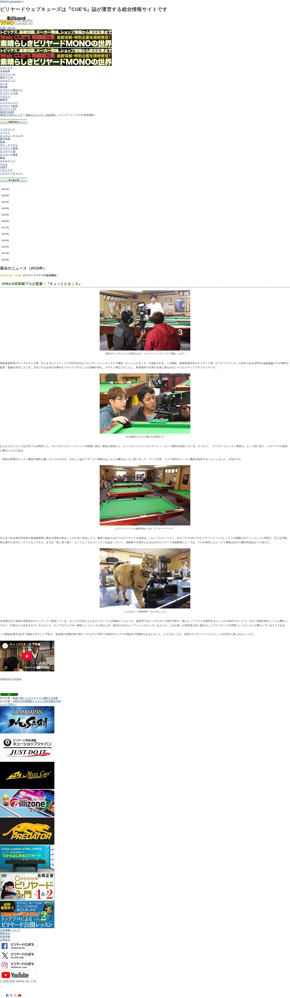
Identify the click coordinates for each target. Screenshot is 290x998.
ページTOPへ (8, 704)
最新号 (4, 99)
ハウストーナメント (11, 173)
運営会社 (5, 933)
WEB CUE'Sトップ (11, 115)
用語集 (4, 87)
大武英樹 (268, 363)
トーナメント (7, 129)
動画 (2, 158)
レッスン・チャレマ (11, 135)
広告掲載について (10, 930)
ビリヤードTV (8, 109)
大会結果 (5, 71)
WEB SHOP (7, 112)
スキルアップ (7, 80)
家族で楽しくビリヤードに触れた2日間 (35, 698)
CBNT (3, 167)
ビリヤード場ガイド (11, 90)
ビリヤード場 (7, 151)
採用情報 (5, 936)
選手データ (6, 77)
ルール (4, 83)
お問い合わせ (7, 27)
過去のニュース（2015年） (41, 115)
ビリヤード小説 (9, 93)
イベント (5, 132)
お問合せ (5, 939)
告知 (2, 142)
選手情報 (5, 138)
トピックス (6, 68)
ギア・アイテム (9, 145)
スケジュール (7, 74)
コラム (4, 164)
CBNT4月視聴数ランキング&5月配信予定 (37, 701)
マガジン (5, 96)
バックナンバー (9, 102)
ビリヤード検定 (9, 106)
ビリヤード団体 (9, 148)
